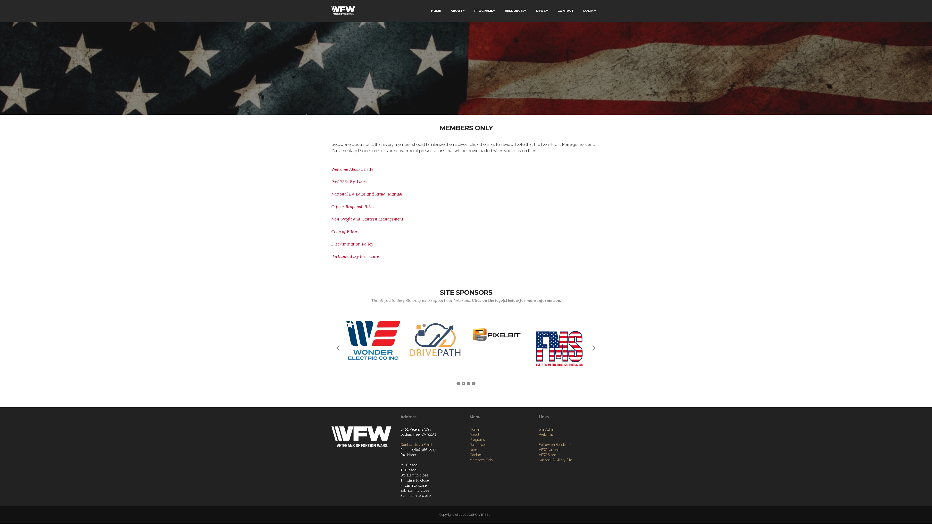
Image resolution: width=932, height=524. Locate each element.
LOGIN (588, 11)
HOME (436, 11)
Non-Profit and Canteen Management (367, 219)
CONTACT (566, 11)
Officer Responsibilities (353, 206)
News (474, 450)
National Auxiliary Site (555, 460)
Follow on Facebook (555, 445)
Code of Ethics (344, 231)
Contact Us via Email (416, 445)
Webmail (546, 434)
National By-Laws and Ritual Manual (366, 194)
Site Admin (547, 429)
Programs (477, 440)
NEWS (541, 11)
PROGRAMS (483, 11)
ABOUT (456, 11)
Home (474, 429)
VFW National (549, 450)
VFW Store (547, 455)
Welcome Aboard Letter (353, 169)
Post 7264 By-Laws (348, 181)
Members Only (481, 460)
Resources (478, 445)
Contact (476, 455)
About (474, 434)
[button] (338, 347)
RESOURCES (514, 11)
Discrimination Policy (352, 244)
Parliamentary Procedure (355, 256)
